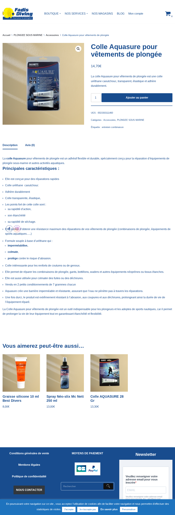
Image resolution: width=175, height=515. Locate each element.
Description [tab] (10, 145)
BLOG (120, 13)
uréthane (17, 185)
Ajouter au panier (137, 97)
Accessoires (52, 35)
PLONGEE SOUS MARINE (28, 35)
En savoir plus (109, 509)
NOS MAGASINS (102, 13)
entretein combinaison (113, 127)
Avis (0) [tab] (30, 145)
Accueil (6, 35)
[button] (60, 13)
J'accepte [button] (68, 509)
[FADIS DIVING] (18, 14)
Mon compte (135, 13)
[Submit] (108, 486)
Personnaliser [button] (129, 509)
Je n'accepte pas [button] (87, 509)
